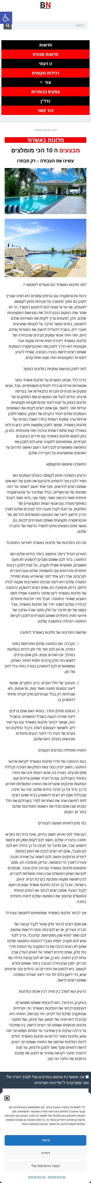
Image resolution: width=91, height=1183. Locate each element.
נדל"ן (45, 101)
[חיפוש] (8, 25)
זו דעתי (45, 63)
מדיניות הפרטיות (48, 1082)
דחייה (45, 1153)
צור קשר (45, 110)
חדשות (45, 45)
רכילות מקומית (45, 73)
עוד (48, 82)
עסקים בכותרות (45, 91)
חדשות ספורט (45, 54)
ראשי (54, 130)
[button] (6, 18)
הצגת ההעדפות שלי (45, 1166)
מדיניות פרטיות (56, 1177)
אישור (45, 1140)
